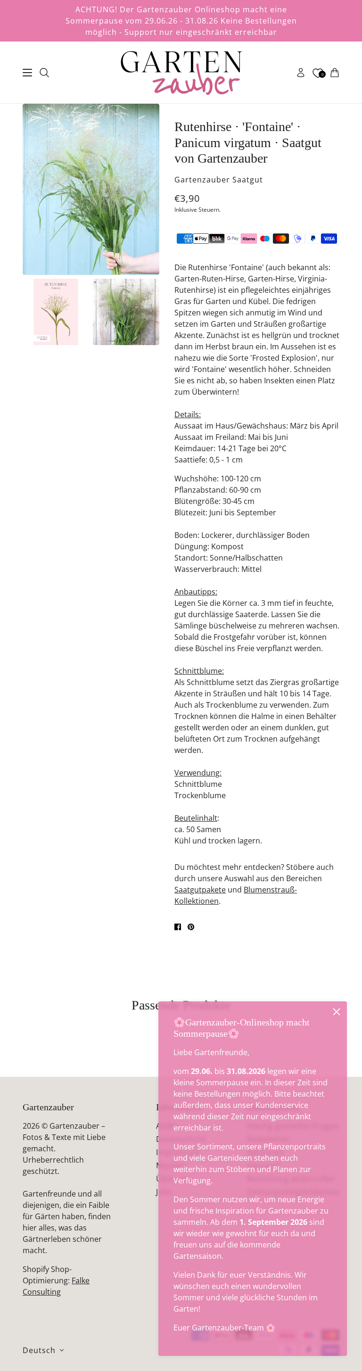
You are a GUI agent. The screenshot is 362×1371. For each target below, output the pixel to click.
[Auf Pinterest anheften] (191, 927)
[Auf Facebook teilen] (178, 927)
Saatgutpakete (200, 889)
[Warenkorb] (334, 72)
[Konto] (300, 72)
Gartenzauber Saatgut (218, 179)
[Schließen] (336, 1011)
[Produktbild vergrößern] (91, 189)
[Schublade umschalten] (27, 72)
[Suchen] (44, 72)
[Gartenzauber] (181, 72)
